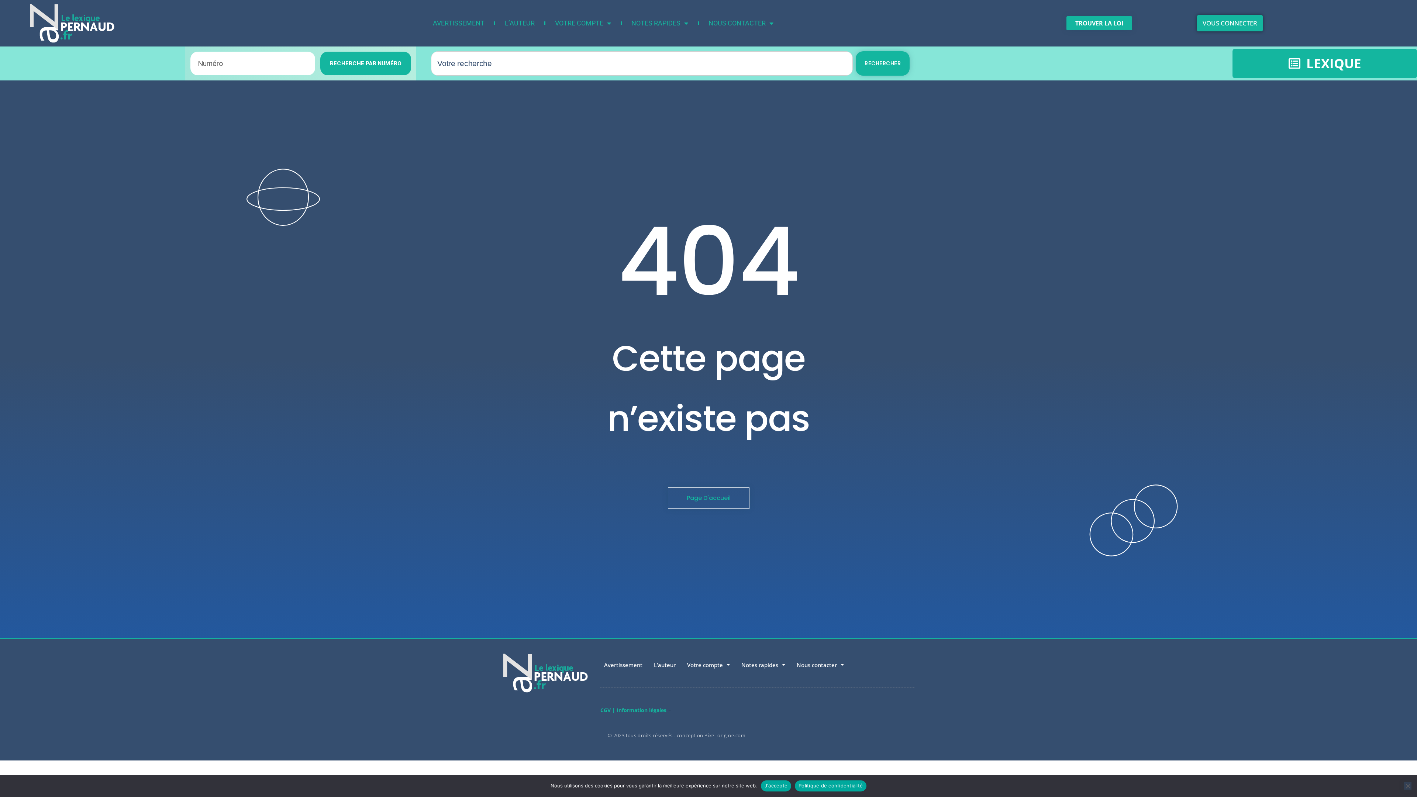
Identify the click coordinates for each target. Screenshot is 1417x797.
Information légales (641, 710)
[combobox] (642, 63)
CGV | (607, 710)
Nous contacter (737, 23)
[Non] (1407, 786)
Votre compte (579, 23)
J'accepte (776, 786)
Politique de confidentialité (831, 786)
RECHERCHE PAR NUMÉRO (366, 63)
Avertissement (459, 23)
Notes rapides (655, 23)
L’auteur (520, 23)
